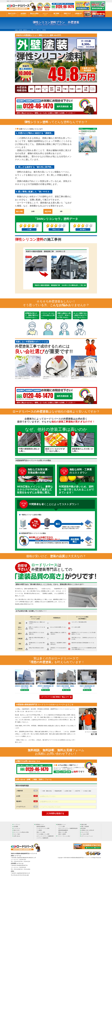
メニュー (45, 14)
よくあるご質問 (85, 834)
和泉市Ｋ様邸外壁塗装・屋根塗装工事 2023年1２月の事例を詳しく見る (59, 285)
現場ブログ (67, 14)
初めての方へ (12, 14)
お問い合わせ (17, 836)
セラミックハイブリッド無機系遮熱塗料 (68, 828)
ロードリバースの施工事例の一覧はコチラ (55, 697)
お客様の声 (78, 14)
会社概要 (16, 826)
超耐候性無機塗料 (41, 826)
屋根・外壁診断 (85, 826)
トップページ (17, 824)
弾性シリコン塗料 (41, 832)
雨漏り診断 (84, 824)
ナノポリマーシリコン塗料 (43, 828)
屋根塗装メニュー (61, 824)
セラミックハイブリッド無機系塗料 (45, 836)
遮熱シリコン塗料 (62, 832)
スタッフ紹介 (17, 834)
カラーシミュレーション (87, 836)
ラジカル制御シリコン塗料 (43, 834)
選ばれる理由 (34, 14)
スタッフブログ (85, 832)
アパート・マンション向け (63, 836)
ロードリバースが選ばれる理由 (21, 832)
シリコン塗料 (61, 826)
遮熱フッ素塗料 (62, 834)
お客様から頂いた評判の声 (87, 830)
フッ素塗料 (39, 830)
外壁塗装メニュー (40, 824)
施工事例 (56, 14)
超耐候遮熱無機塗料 (63, 830)
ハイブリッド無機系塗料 (42, 838)
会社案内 (23, 14)
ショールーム (17, 828)
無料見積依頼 (63, 106)
